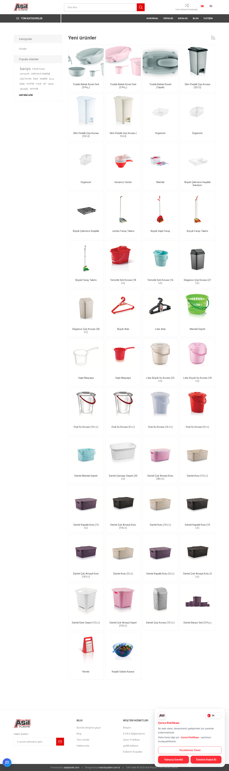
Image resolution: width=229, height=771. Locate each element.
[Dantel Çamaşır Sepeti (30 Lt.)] (123, 454)
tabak (51, 83)
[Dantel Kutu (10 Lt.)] (160, 503)
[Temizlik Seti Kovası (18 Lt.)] (123, 258)
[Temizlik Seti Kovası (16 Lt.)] (160, 258)
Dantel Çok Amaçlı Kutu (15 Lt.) (123, 526)
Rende (85, 671)
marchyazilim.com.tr (109, 767)
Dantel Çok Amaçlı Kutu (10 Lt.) (86, 575)
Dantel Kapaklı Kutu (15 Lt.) (86, 526)
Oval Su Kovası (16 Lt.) (86, 426)
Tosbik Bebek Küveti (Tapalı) (160, 86)
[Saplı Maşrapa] (86, 356)
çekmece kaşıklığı (40, 73)
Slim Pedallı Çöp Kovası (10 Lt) (86, 135)
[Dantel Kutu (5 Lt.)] (123, 552)
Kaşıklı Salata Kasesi (123, 671)
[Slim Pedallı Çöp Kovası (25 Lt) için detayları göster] (197, 62)
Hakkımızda (83, 745)
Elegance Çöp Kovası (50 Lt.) (86, 331)
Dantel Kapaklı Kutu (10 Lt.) (197, 526)
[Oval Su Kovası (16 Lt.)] (160, 405)
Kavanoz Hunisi (123, 182)
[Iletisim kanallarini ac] (7, 762)
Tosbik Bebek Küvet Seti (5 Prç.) (86, 86)
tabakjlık (24, 88)
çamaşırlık (25, 73)
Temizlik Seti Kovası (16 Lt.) (160, 282)
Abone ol (60, 742)
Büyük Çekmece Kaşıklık (86, 231)
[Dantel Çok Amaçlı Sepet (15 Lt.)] (123, 601)
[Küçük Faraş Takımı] (197, 209)
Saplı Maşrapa (86, 377)
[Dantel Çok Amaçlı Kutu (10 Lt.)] (86, 552)
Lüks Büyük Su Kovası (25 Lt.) (160, 379)
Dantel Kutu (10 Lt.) (160, 524)
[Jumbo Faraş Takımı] (123, 209)
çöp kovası (26, 78)
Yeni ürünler (83, 739)
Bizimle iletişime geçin (89, 727)
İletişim (127, 727)
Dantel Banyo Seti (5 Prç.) (197, 622)
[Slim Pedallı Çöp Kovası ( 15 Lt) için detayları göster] (123, 111)
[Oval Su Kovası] (197, 405)
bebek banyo (38, 68)
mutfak (30, 83)
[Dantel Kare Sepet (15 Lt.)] (86, 601)
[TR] (202, 6)
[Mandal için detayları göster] (160, 160)
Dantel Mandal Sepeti (85, 475)
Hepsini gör (26, 95)
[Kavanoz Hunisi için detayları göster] (123, 160)
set (44, 83)
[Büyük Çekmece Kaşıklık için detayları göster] (86, 209)
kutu (22, 83)
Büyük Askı (123, 329)
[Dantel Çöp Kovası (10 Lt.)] (160, 601)
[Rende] (86, 650)
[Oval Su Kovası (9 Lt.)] (86, 405)
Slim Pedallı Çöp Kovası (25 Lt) (197, 86)
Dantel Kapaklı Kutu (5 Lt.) (160, 573)
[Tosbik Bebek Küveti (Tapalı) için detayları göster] (160, 62)
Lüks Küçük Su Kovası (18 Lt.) (197, 379)
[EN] (211, 6)
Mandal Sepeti (197, 329)
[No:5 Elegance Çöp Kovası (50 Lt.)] (86, 307)
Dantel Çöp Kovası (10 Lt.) (160, 622)
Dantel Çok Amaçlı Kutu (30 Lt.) (160, 477)
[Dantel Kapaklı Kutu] (197, 503)
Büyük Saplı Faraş (160, 231)
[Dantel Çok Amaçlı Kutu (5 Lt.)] (197, 552)
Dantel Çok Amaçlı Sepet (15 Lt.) (123, 624)
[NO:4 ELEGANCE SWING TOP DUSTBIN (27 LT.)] (197, 258)
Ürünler (23, 48)
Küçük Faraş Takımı (197, 231)
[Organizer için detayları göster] (160, 111)
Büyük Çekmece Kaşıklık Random (197, 184)
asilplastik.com (71, 767)
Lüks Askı (160, 329)
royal (38, 83)
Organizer (160, 133)
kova (51, 78)
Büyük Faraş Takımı (86, 280)
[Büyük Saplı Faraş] (160, 209)
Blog (79, 733)
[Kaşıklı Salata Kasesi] (123, 650)
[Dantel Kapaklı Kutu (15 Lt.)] (86, 503)
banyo (25, 68)
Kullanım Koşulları (132, 751)
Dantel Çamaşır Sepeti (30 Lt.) (123, 477)
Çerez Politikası (131, 739)
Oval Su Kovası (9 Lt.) (123, 426)
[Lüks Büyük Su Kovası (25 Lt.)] (160, 356)
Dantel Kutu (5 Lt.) (123, 573)
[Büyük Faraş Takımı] (86, 258)
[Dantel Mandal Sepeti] (86, 454)
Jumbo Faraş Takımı (123, 231)
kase (35, 78)
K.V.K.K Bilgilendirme (134, 733)
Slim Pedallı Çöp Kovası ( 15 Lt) (123, 135)
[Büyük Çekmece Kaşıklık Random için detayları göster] (197, 160)
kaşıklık (43, 78)
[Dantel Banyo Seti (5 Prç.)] (197, 601)
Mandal (160, 182)
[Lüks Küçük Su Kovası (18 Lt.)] (197, 356)
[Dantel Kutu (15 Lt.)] (197, 454)
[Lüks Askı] (160, 307)
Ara (141, 7)
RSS (213, 38)
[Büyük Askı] (123, 307)
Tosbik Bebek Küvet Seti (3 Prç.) (123, 86)
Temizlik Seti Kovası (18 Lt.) (123, 282)
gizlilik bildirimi (130, 745)
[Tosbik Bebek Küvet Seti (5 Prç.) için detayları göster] (86, 62)
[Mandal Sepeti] (197, 307)
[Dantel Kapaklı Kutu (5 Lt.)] (160, 552)
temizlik (34, 88)
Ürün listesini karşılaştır (187, 9)
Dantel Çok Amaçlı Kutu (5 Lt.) (197, 575)
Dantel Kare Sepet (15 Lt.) (86, 622)
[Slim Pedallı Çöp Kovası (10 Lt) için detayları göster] (86, 111)
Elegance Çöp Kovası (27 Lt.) (197, 282)
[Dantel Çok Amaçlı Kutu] (160, 454)
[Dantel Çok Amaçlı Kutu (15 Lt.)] (123, 503)
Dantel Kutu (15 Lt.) (197, 475)
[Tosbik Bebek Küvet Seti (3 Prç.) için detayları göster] (123, 62)
